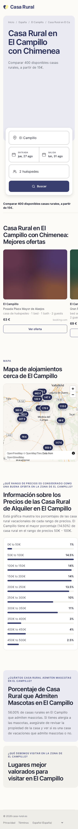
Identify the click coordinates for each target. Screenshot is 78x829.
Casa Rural (22, 7)
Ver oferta (35, 329)
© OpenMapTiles (32, 453)
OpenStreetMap (15, 457)
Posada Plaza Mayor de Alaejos (23, 308)
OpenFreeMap (15, 453)
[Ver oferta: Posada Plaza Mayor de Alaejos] (35, 274)
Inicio (11, 22)
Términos (23, 822)
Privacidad (9, 822)
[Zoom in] (73, 389)
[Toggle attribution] (73, 453)
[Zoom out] (73, 394)
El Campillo (37, 22)
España (23, 22)
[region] (40, 423)
